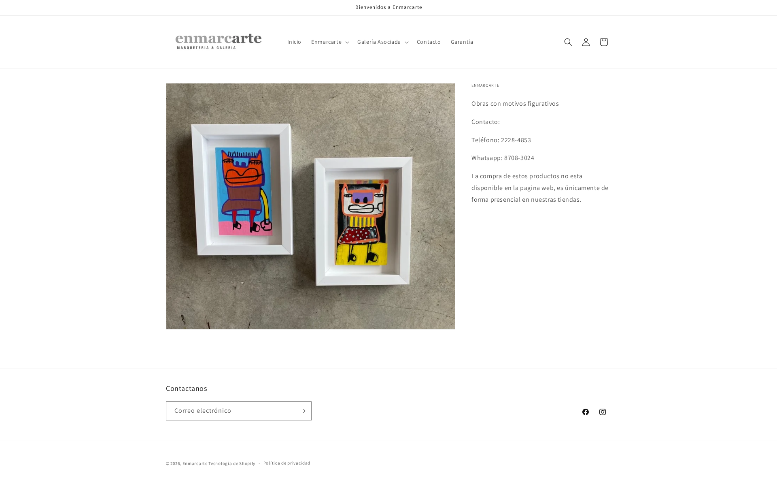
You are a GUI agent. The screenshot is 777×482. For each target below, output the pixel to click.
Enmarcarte (195, 463)
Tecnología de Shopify (231, 463)
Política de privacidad (286, 463)
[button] (329, 41)
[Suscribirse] (302, 410)
